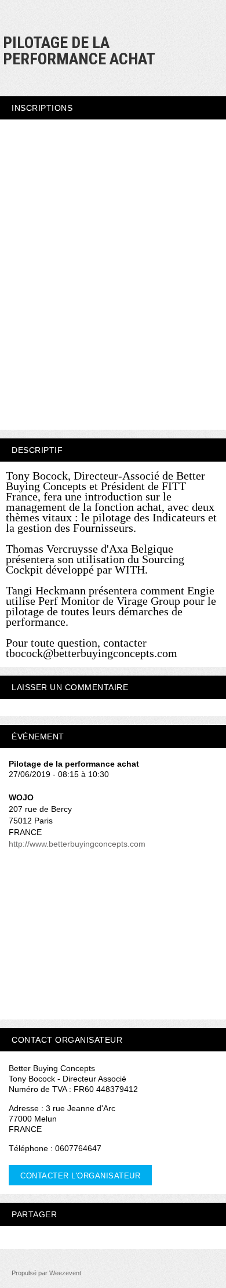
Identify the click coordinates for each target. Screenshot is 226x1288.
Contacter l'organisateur (80, 1175)
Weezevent (65, 1272)
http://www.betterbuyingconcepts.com (77, 843)
